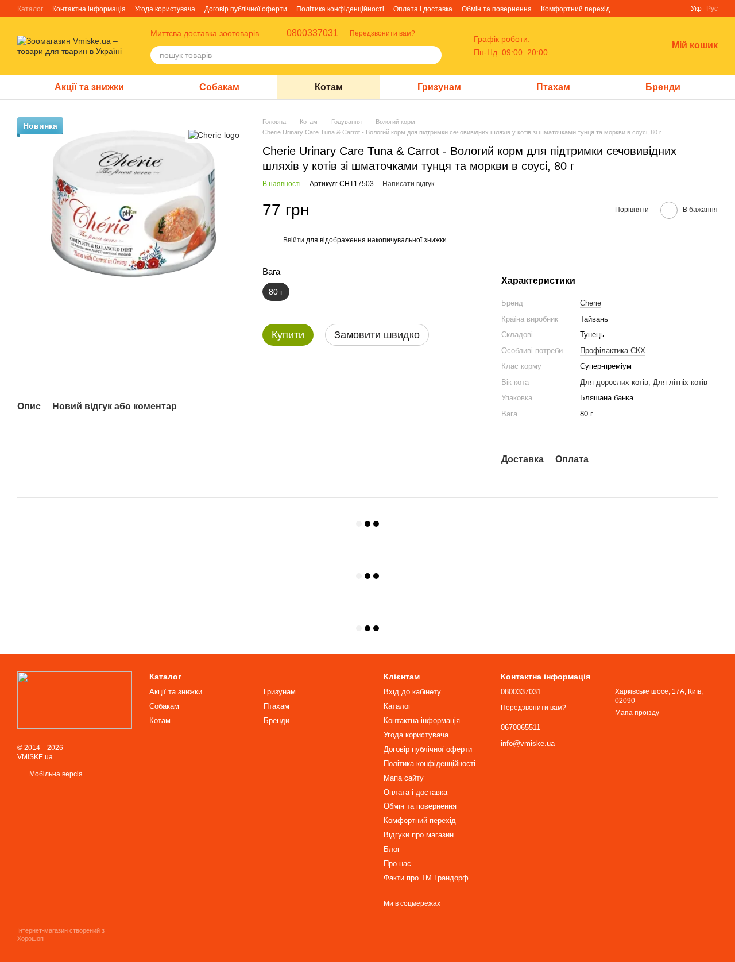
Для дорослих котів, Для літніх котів (643, 382)
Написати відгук (408, 184)
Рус (712, 8)
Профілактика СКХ (612, 350)
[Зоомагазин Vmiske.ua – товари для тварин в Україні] (74, 700)
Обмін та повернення (497, 9)
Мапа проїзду (637, 713)
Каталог (30, 9)
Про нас (397, 863)
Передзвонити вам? (382, 33)
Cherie (590, 303)
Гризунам (439, 87)
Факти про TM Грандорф (426, 878)
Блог (392, 849)
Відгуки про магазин (419, 834)
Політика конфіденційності (340, 9)
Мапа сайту (404, 778)
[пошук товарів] (432, 55)
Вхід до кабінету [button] (412, 691)
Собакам (219, 87)
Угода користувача (165, 9)
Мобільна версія (55, 774)
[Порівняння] (598, 46)
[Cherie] (213, 134)
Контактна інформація (89, 9)
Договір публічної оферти (245, 9)
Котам (329, 87)
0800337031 (312, 33)
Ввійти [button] (293, 240)
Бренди (662, 87)
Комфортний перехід (575, 9)
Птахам (553, 87)
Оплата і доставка (422, 9)
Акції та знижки (89, 87)
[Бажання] (628, 46)
